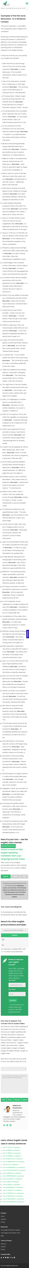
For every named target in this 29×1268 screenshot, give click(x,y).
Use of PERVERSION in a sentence (13, 1176)
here (2, 951)
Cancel (25, 1099)
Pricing (3, 1222)
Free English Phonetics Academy (10, 1230)
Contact (3, 1246)
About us (3, 1244)
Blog (2, 1236)
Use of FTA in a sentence (10, 1164)
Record (5, 876)
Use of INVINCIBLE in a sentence (13, 1187)
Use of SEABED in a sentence (12, 1156)
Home (3, 1216)
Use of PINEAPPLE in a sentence (13, 1196)
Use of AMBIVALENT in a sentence (13, 1161)
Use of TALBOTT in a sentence (12, 1190)
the (3, 939)
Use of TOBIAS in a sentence (12, 1153)
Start (3, 1099)
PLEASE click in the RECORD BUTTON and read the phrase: (14, 890)
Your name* (12, 989)
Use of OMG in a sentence (11, 1182)
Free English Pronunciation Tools (10, 1233)
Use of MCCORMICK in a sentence (13, 1202)
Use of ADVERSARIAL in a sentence (14, 1167)
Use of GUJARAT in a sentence (12, 1179)
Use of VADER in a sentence (11, 1184)
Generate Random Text (8, 846)
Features (3, 1219)
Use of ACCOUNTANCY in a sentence (14, 1170)
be (3, 945)
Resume (17, 1099)
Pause (10, 1099)
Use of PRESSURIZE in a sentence (13, 1199)
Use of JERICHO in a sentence (12, 1173)
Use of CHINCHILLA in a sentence (13, 1193)
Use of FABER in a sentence (11, 1150)
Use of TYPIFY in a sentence (11, 1147)
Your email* (12, 980)
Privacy (3, 1249)
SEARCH (14, 935)
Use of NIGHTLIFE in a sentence (13, 1159)
